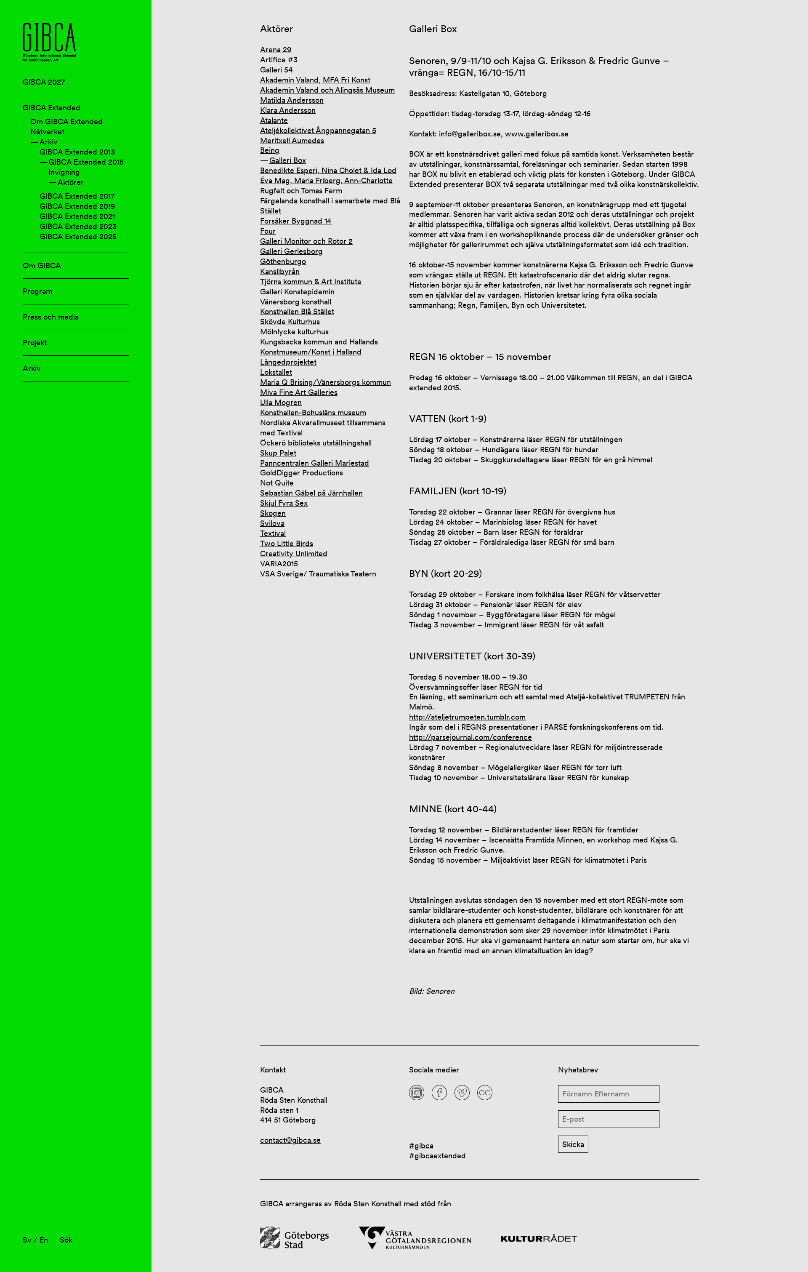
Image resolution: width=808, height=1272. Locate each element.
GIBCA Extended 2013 (77, 152)
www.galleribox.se (537, 134)
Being (269, 150)
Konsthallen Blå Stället (297, 311)
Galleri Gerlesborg (291, 251)
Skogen (273, 513)
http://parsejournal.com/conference (470, 737)
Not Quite (277, 483)
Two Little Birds (286, 543)
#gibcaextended (437, 1155)
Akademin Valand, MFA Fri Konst (315, 80)
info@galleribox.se (470, 134)
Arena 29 (276, 49)
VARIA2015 (279, 563)
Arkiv (49, 142)
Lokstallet (276, 372)
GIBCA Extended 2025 (78, 236)
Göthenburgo (283, 261)
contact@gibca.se (290, 1140)
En (44, 1240)
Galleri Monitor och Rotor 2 (306, 241)
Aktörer (71, 182)
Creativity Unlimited (293, 553)
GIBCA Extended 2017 (77, 196)
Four (268, 231)
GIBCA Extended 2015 (86, 162)
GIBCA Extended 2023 (78, 226)
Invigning (64, 172)
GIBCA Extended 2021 (77, 216)
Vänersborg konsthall (295, 302)
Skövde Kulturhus (290, 321)
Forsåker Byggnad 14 (296, 221)
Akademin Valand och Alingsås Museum (327, 90)
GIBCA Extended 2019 (77, 206)
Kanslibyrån (280, 271)
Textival (273, 533)
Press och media (51, 317)
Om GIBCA (42, 265)
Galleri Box (287, 160)
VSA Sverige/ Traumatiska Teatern (318, 574)
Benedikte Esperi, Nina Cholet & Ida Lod (328, 170)
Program (37, 291)
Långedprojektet (288, 362)
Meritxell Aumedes (292, 140)
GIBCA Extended (51, 107)
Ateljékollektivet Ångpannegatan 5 (318, 130)
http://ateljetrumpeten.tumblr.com (467, 717)
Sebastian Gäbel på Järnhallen (311, 493)
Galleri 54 (276, 70)
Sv (27, 1240)
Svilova (272, 523)
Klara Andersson (288, 110)
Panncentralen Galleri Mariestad (314, 463)
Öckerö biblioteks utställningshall (316, 443)
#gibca (421, 1145)
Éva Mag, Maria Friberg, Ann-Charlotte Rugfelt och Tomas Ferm (326, 185)
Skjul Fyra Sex (284, 503)
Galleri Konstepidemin (297, 291)
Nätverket (47, 131)
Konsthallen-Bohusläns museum (313, 412)
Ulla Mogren (281, 402)
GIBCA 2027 (44, 82)
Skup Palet (278, 453)
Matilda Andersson (292, 100)
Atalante (274, 120)
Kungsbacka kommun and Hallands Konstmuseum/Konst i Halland (319, 347)
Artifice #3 (279, 59)
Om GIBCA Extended (66, 121)
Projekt (35, 342)
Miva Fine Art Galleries (299, 392)
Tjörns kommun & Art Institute (310, 281)
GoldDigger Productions (301, 472)
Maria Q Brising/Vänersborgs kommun (325, 382)
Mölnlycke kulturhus (294, 331)
